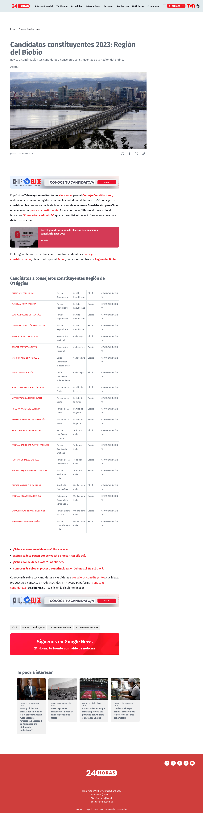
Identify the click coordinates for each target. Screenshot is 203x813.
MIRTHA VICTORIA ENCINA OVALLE (27, 397)
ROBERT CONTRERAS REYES (24, 346)
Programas (153, 6)
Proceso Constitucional (87, 627)
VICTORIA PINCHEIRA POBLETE (25, 357)
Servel (61, 259)
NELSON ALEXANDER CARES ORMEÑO (28, 419)
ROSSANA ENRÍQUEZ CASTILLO (25, 459)
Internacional (93, 6)
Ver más (44, 240)
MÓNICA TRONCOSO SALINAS (25, 336)
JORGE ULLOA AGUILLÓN (22, 372)
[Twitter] (136, 153)
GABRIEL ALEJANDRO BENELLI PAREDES (29, 470)
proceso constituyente (44, 210)
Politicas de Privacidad (101, 801)
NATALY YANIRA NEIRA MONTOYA (26, 430)
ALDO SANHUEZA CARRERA (24, 303)
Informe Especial (44, 6)
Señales (176, 5)
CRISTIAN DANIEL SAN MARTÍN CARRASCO (30, 444)
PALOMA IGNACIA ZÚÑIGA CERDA (26, 485)
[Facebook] (129, 153)
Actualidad (77, 6)
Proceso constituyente (33, 627)
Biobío (15, 627)
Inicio (12, 28)
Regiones (109, 6)
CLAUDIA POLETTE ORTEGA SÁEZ (26, 314)
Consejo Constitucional (60, 627)
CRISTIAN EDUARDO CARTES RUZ (26, 495)
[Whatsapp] (122, 153)
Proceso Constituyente (29, 28)
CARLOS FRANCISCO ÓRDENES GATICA (28, 325)
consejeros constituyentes (88, 577)
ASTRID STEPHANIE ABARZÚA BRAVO (28, 387)
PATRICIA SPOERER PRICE (23, 293)
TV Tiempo (62, 6)
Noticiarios (138, 6)
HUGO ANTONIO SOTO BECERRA (26, 408)
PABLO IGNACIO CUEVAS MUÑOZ (26, 521)
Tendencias (123, 6)
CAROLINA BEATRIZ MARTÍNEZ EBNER (28, 510)
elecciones (65, 195)
